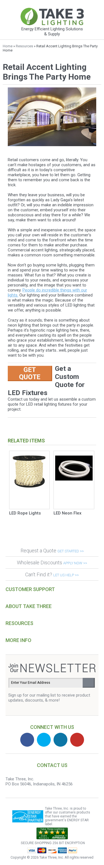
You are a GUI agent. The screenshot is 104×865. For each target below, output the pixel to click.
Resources (24, 46)
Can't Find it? (52, 574)
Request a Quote (52, 550)
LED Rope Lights (25, 513)
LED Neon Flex (68, 513)
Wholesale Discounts (52, 562)
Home (7, 46)
